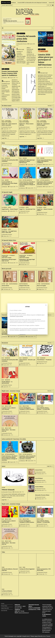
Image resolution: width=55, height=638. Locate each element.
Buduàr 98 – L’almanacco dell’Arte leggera (43, 124)
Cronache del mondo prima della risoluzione (26, 38)
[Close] (46, 305)
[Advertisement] (27, 302)
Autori (3, 487)
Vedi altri (50, 105)
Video (3, 567)
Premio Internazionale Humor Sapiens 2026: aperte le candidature (10, 73)
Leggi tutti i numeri (6, 257)
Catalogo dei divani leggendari (27, 569)
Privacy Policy (4, 605)
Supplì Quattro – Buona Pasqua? (10, 209)
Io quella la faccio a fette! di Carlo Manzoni (8, 408)
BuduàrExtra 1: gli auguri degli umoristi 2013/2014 (27, 260)
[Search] (52, 28)
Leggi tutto (4, 138)
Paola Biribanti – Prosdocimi (44, 359)
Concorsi (43, 49)
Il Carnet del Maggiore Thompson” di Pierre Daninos (26, 408)
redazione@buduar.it (23, 612)
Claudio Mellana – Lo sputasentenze (7, 382)
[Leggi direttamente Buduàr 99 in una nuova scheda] (27, 113)
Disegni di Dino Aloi (24, 285)
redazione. (47, 632)
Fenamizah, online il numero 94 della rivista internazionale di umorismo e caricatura (45, 183)
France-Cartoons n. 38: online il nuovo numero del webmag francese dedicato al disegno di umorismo (31, 2)
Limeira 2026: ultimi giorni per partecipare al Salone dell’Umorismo (45, 59)
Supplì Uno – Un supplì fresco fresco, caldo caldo (9, 231)
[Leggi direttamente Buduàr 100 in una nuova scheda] (10, 113)
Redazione (41, 67)
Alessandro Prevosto (22, 43)
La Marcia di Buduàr (7, 591)
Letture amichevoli (27, 180)
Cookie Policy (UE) (5, 608)
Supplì (9, 207)
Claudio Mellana (39, 486)
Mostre (7, 180)
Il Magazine (8, 120)
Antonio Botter (5, 285)
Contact (2, 603)
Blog (18, 33)
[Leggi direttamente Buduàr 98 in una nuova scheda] (45, 113)
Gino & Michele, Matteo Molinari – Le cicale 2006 (43, 408)
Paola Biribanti (39, 478)
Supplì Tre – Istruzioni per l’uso (27, 209)
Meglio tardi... (8, 428)
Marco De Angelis (41, 285)
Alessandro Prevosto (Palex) (42, 495)
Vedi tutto (49, 192)
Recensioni (22, 33)
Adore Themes (46, 636)
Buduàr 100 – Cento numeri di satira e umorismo (9, 124)
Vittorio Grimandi (8, 490)
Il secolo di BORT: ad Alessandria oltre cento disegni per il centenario (9, 183)
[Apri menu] (2, 28)
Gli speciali (4, 207)
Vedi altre (49, 342)
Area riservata (4, 610)
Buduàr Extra (5, 255)
